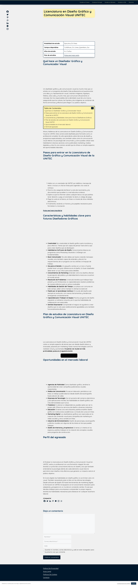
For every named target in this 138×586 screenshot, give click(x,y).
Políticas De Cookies (50, 574)
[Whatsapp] (61, 501)
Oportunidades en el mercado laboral (57, 124)
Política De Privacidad (50, 568)
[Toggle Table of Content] (91, 108)
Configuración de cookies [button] (123, 583)
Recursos (131, 2)
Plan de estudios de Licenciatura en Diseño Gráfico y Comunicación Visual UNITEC (67, 121)
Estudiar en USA (122, 2)
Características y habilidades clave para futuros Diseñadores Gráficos (68, 118)
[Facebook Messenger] (55, 501)
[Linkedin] (50, 501)
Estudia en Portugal (97, 2)
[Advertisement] (69, 28)
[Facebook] (44, 501)
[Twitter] (47, 501)
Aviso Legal (47, 571)
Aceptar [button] (133, 583)
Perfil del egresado (51, 127)
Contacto (46, 577)
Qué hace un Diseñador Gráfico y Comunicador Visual (63, 111)
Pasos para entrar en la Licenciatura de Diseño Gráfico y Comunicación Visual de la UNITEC (69, 114)
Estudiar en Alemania (110, 2)
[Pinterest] (53, 501)
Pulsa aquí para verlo (71, 55)
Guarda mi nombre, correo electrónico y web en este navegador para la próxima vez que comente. (69, 551)
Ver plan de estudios (69, 356)
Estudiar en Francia (84, 2)
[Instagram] (58, 501)
